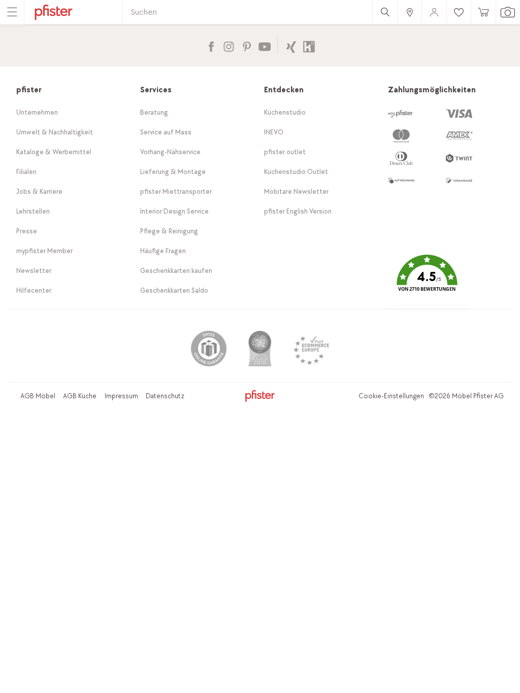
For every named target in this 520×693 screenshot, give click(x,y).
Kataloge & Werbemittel (53, 152)
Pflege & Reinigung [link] (169, 231)
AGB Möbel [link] (37, 396)
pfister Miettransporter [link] (176, 191)
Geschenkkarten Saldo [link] (174, 290)
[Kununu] (309, 45)
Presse (26, 231)
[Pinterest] (246, 45)
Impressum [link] (121, 396)
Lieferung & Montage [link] (173, 171)
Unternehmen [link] (37, 112)
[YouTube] (264, 45)
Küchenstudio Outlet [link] (296, 171)
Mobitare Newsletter (296, 191)
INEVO (273, 132)
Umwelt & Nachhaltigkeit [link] (54, 132)
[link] (409, 12)
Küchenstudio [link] (285, 112)
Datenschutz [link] (165, 396)
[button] (427, 280)
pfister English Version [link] (298, 211)
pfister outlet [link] (285, 152)
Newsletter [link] (33, 270)
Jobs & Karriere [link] (39, 191)
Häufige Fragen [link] (163, 251)
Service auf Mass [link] (165, 132)
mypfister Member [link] (44, 251)
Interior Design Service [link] (174, 211)
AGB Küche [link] (79, 396)
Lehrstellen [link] (33, 211)
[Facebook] (211, 45)
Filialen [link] (26, 171)
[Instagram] (229, 45)
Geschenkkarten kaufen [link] (176, 270)
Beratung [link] (154, 112)
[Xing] (291, 45)
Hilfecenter (33, 290)
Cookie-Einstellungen (391, 396)
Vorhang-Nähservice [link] (170, 152)
